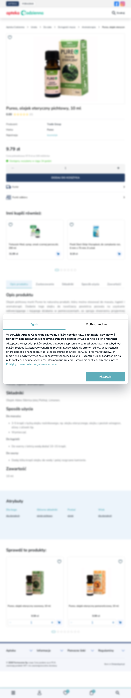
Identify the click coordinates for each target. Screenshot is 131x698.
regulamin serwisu (45, 364)
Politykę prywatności (19, 364)
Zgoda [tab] (35, 324)
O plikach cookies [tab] (96, 324)
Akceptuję (105, 377)
